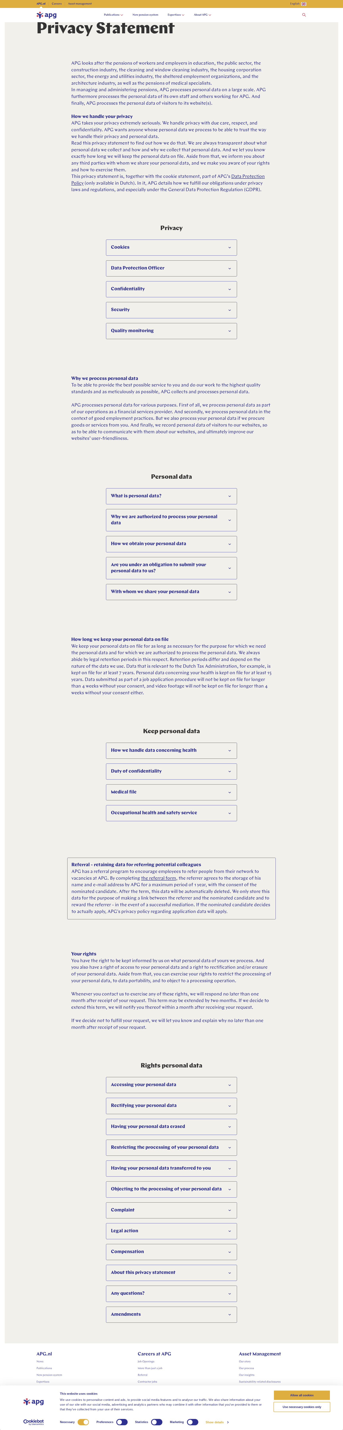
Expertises (174, 14)
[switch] (122, 1422)
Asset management (80, 3)
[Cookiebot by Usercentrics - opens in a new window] (33, 1422)
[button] (304, 15)
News (40, 1361)
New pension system (145, 14)
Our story (245, 1361)
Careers (57, 3)
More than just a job (150, 1368)
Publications (111, 14)
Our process (246, 1368)
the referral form (158, 878)
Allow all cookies (302, 1395)
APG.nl (41, 3)
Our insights (246, 1375)
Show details (215, 1422)
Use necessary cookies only (302, 1407)
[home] (46, 15)
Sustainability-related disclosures (260, 1381)
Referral (142, 1375)
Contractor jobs (147, 1381)
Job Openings (146, 1361)
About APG (201, 14)
